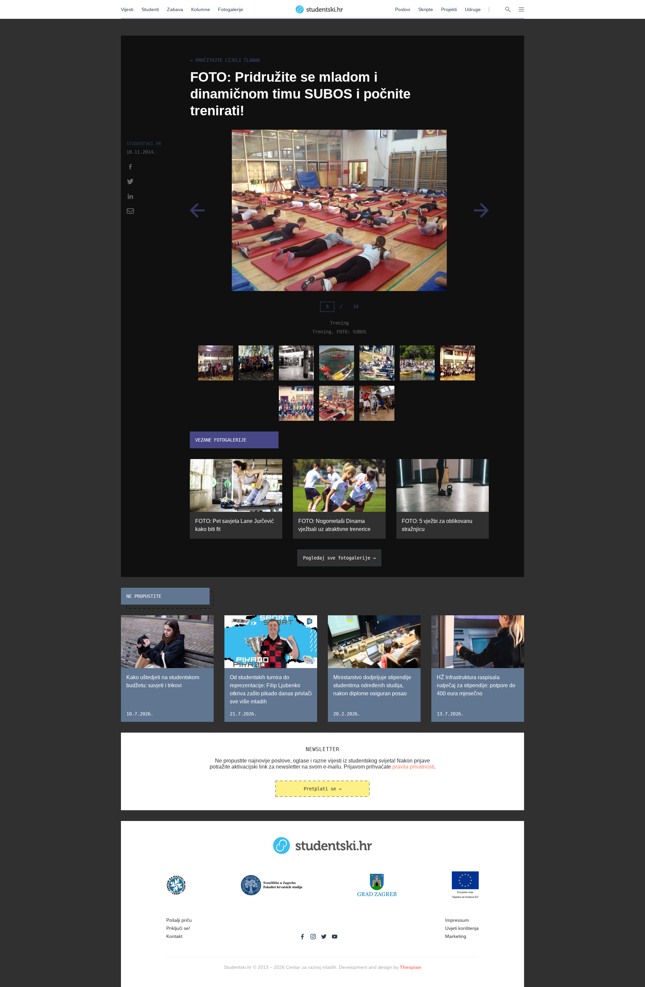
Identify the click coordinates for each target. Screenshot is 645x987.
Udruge (473, 9)
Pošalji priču (179, 920)
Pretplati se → (322, 788)
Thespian (410, 967)
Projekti (449, 9)
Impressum (457, 920)
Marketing (455, 936)
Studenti (150, 9)
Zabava (175, 9)
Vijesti (127, 9)
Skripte (425, 9)
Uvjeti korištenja (462, 928)
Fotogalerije (230, 9)
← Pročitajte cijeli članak (225, 60)
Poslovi (402, 9)
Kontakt (174, 936)
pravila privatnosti (413, 767)
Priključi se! (178, 928)
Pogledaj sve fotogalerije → (339, 558)
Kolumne (200, 9)
